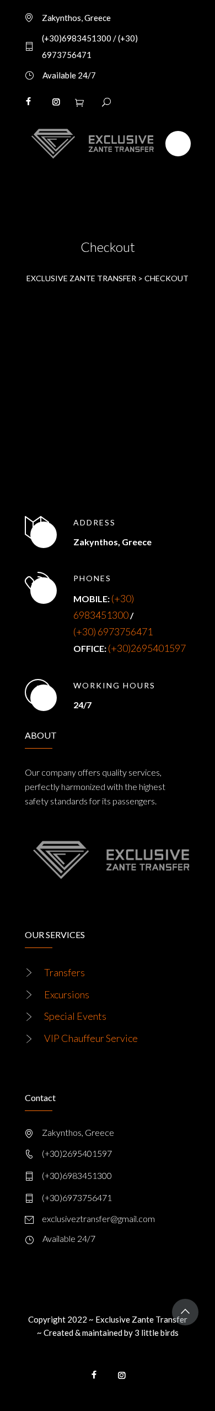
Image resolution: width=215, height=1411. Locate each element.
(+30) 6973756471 (113, 631)
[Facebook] (28, 102)
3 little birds (157, 1333)
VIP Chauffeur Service (91, 1038)
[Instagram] (56, 102)
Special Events (75, 1016)
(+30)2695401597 (147, 648)
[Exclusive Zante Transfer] (89, 143)
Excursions (66, 994)
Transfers (64, 972)
